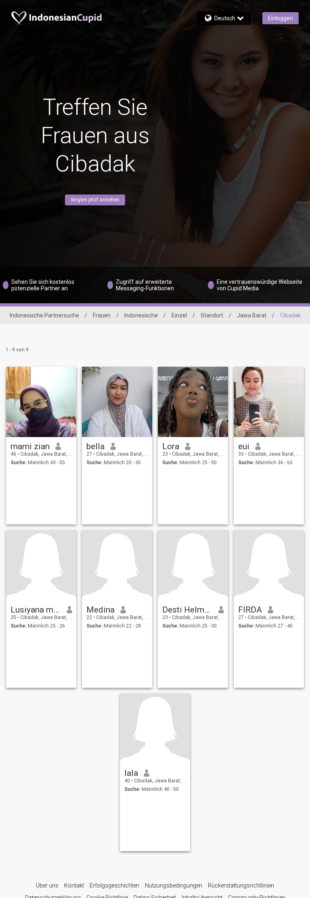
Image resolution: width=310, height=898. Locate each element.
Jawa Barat (251, 315)
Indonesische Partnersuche (44, 315)
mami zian (30, 446)
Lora (170, 446)
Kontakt (74, 885)
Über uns (47, 885)
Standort (212, 315)
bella (95, 446)
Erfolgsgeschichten (114, 885)
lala (131, 773)
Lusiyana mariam (35, 610)
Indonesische (141, 315)
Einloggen (280, 18)
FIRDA (250, 610)
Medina (100, 610)
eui (243, 446)
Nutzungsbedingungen (173, 885)
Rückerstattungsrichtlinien (241, 885)
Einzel (179, 315)
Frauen (102, 315)
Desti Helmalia (187, 610)
